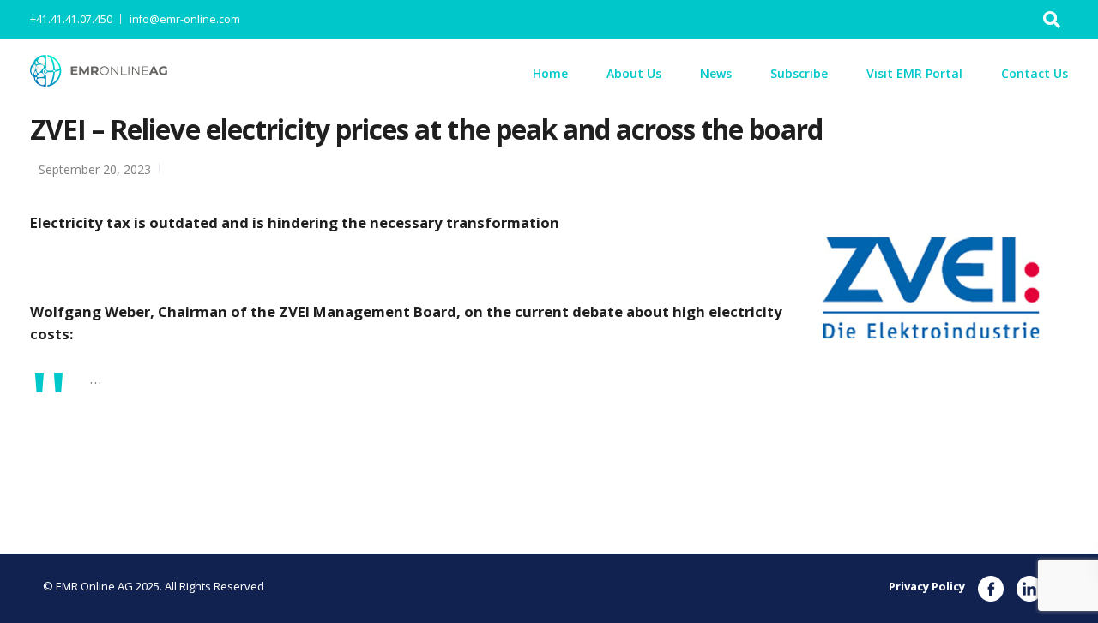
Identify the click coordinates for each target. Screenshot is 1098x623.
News (716, 73)
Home (550, 73)
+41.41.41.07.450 (71, 19)
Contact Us (1034, 73)
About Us (633, 73)
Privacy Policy (927, 586)
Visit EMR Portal (914, 73)
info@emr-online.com (185, 19)
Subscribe (799, 73)
